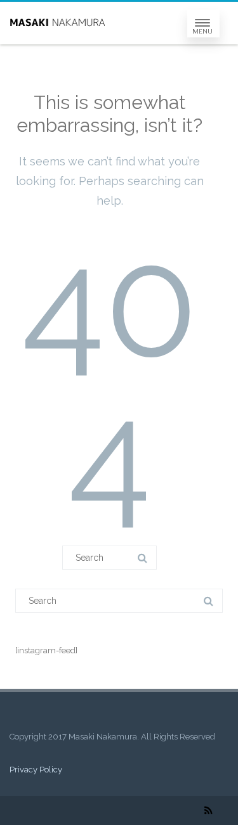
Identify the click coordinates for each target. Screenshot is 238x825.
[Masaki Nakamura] (57, 23)
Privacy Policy (36, 769)
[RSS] (208, 810)
